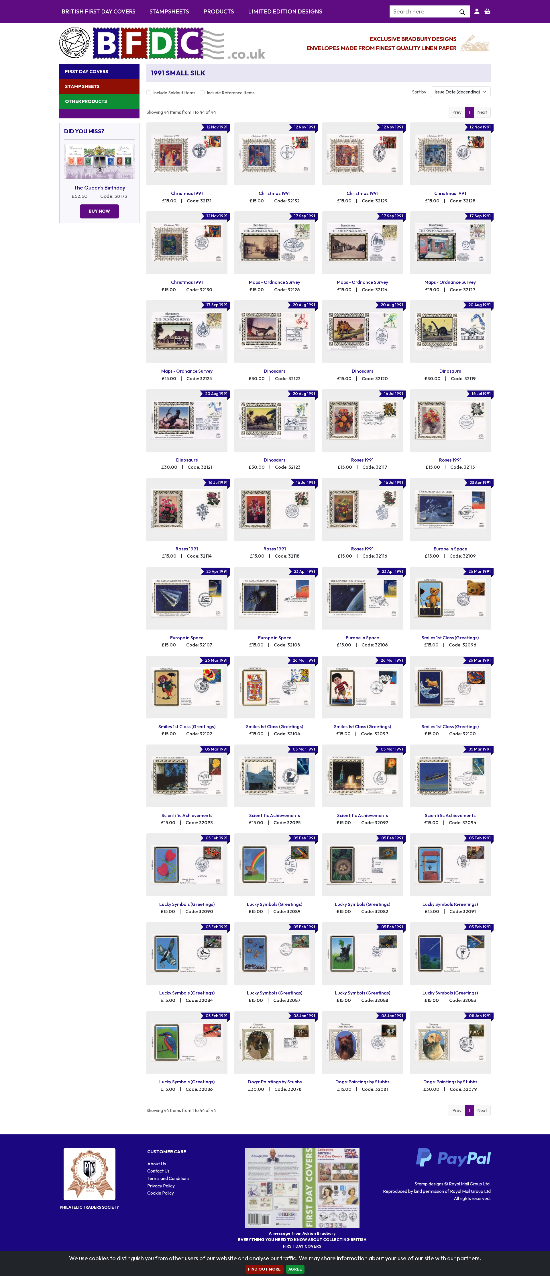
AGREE (295, 1269)
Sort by (419, 92)
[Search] (462, 12)
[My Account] (477, 11)
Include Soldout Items (174, 92)
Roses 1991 (362, 460)
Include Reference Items (231, 92)
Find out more (264, 1269)
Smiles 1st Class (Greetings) (450, 637)
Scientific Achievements (187, 815)
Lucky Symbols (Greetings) (187, 904)
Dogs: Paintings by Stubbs (275, 1081)
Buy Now (99, 211)
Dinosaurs (274, 371)
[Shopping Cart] (487, 11)
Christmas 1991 (187, 193)
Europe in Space (450, 549)
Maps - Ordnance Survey (274, 282)
